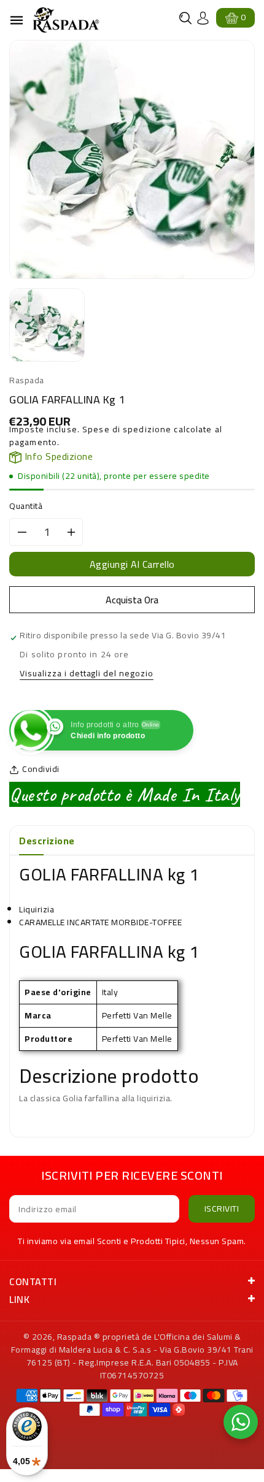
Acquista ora (132, 599)
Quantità (25, 506)
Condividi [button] (41, 769)
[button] (185, 18)
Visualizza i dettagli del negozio (86, 674)
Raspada (74, 1337)
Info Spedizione (57, 456)
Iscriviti (221, 1209)
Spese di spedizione (126, 429)
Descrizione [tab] (47, 840)
